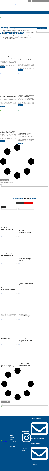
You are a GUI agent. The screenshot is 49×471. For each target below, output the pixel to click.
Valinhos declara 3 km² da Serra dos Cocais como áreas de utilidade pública (26, 61)
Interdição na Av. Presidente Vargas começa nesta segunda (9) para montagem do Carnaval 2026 (8, 58)
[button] (4, 12)
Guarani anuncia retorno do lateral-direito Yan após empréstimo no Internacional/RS (25, 135)
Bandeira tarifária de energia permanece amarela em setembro (25, 365)
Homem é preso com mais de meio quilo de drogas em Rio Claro (8, 289)
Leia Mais (2, 66)
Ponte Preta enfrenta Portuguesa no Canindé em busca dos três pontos (7, 132)
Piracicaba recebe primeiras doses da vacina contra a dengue (26, 95)
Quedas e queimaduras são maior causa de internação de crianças (26, 284)
